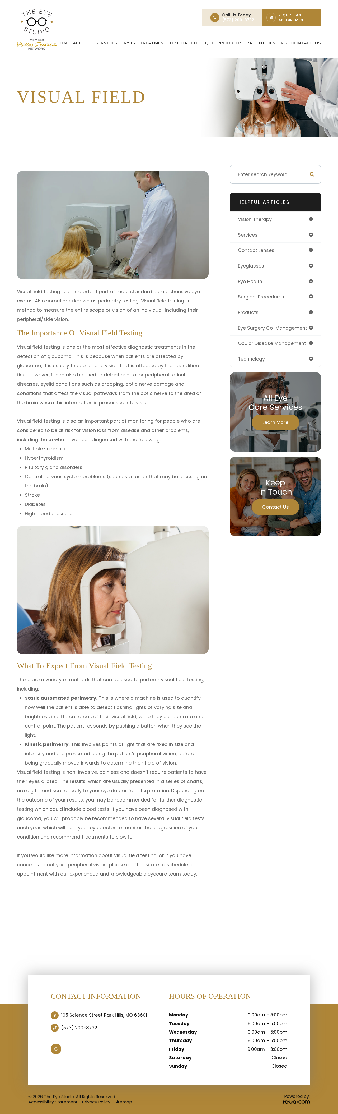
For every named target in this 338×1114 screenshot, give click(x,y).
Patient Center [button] (265, 43)
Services (106, 43)
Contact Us (305, 43)
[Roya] (296, 1102)
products (248, 312)
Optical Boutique (192, 43)
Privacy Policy (96, 1102)
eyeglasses (251, 266)
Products (230, 43)
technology (251, 359)
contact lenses (256, 250)
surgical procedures (261, 296)
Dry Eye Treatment (143, 43)
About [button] (81, 43)
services (247, 235)
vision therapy (255, 219)
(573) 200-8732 (79, 1027)
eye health (250, 281)
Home (63, 43)
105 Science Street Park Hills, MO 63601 (104, 1015)
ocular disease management (272, 343)
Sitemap (123, 1102)
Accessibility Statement (53, 1102)
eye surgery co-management (272, 328)
